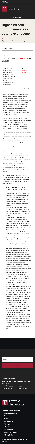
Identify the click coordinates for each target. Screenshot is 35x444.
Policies (6, 419)
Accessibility (8, 429)
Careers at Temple (10, 432)
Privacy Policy (9, 435)
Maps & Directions (10, 413)
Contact (7, 416)
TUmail (6, 427)
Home (3, 39)
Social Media (8, 421)
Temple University (5, 2)
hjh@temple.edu (21, 58)
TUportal (7, 424)
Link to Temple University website (13, 403)
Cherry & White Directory (11, 410)
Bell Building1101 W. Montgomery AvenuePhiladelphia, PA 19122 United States (14, 386)
